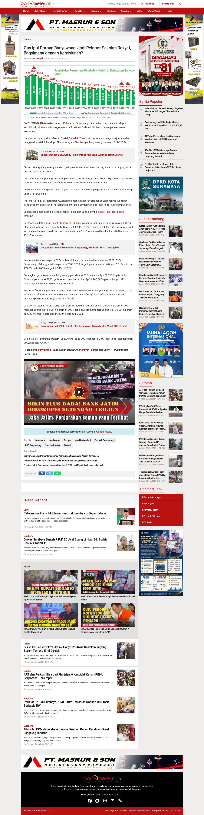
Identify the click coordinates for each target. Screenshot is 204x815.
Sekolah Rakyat (52, 445)
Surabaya (28, 536)
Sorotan (27, 671)
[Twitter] (49, 473)
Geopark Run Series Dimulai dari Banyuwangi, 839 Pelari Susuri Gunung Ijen (80, 247)
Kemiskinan (54, 440)
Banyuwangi (31, 189)
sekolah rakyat (32, 127)
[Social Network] (179, 3)
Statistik (68, 445)
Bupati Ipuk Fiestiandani (111, 211)
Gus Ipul (67, 440)
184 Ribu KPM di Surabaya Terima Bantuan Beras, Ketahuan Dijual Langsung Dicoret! (161, 153)
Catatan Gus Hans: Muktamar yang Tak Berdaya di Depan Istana (65, 513)
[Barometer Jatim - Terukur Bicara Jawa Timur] (37, 3)
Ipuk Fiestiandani (83, 440)
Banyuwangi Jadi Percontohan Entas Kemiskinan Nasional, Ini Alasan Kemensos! (61, 456)
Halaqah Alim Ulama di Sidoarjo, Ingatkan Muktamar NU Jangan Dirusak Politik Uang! (164, 111)
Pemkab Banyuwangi (105, 440)
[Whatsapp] (57, 473)
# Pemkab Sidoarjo (151, 516)
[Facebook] (42, 473)
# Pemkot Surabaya (151, 497)
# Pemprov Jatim (150, 510)
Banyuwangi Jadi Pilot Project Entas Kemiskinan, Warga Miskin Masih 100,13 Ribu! (84, 326)
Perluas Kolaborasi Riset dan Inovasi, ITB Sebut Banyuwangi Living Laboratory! (60, 460)
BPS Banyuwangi (33, 445)
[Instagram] (105, 802)
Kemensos (40, 440)
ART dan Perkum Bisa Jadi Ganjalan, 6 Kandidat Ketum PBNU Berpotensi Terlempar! (163, 139)
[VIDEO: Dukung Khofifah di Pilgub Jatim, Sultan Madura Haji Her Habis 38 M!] (51, 615)
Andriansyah (82, 349)
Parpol (27, 644)
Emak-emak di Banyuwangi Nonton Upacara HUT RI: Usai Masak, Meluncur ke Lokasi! (63, 465)
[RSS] (120, 802)
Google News (103, 431)
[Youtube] (113, 802)
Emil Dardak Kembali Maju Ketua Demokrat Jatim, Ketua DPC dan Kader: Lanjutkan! (163, 167)
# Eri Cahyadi (148, 503)
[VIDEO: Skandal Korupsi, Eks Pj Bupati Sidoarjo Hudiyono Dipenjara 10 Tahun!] (51, 582)
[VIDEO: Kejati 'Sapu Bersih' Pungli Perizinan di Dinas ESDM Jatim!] (108, 582)
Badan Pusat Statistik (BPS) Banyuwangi (66, 222)
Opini (26, 510)
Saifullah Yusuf (77, 138)
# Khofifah (147, 522)
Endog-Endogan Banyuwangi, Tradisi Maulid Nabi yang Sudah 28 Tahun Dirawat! (82, 154)
